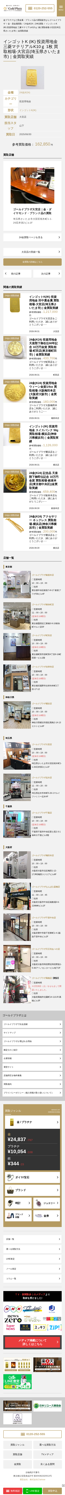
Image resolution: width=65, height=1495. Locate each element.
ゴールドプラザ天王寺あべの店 (46, 949)
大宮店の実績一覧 (31, 252)
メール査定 (11, 1269)
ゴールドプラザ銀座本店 (43, 575)
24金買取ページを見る (31, 237)
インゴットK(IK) (27, 110)
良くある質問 (47, 1464)
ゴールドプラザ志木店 (42, 777)
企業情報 (8, 1058)
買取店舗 (17, 1454)
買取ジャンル (17, 1444)
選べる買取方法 (13, 1249)
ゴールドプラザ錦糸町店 (43, 604)
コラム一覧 (11, 1278)
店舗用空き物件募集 (13, 1075)
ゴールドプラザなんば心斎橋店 (46, 887)
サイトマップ (10, 1033)
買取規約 (8, 1084)
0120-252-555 (42, 8)
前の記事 (15, 273)
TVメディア (47, 1454)
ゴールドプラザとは (14, 1015)
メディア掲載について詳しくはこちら (32, 1342)
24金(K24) (24, 92)
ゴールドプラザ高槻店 (42, 978)
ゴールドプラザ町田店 (42, 635)
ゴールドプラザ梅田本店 (43, 855)
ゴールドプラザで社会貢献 (16, 1024)
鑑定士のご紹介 (11, 1050)
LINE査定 (10, 1259)
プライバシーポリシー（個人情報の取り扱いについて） (29, 1093)
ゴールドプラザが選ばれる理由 (18, 1041)
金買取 (17, 1464)
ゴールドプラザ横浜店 (42, 703)
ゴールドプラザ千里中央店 (44, 918)
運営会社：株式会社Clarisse (32, 1479)
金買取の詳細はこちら (32, 262)
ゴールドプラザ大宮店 (42, 744)
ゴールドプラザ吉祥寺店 (43, 667)
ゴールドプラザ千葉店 (42, 813)
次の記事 (45, 273)
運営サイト (9, 1067)
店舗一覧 (10, 1239)
